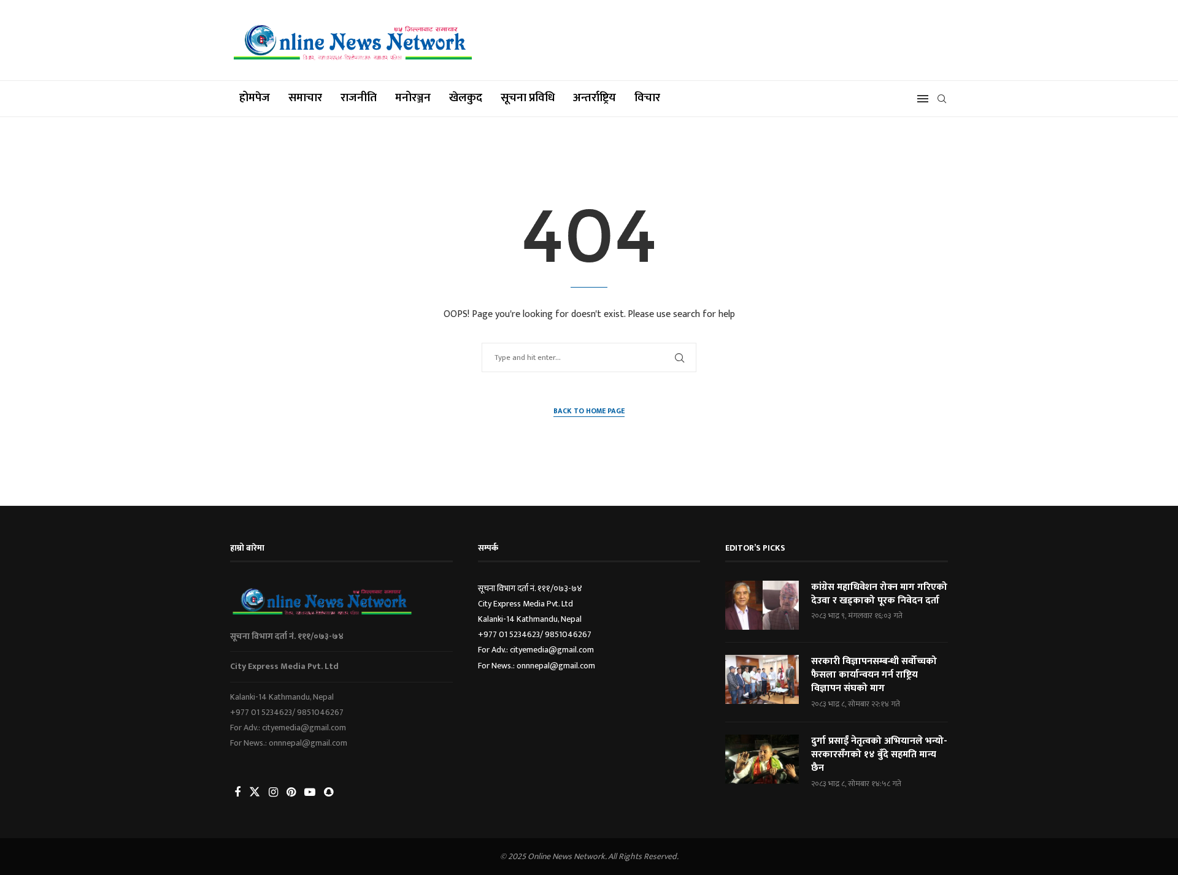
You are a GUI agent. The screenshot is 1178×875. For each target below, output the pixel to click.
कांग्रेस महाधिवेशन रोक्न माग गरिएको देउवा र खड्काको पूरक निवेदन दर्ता (879, 594)
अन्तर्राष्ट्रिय (594, 97)
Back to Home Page (589, 411)
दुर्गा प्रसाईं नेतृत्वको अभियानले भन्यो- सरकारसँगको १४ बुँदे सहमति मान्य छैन (879, 755)
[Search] (942, 99)
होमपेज (254, 97)
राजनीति (359, 97)
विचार (647, 97)
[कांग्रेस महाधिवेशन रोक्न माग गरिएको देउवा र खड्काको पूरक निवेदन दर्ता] (762, 605)
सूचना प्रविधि (528, 97)
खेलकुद (465, 97)
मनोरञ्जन (413, 97)
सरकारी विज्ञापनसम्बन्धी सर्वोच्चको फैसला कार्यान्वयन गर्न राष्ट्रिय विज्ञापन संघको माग (874, 675)
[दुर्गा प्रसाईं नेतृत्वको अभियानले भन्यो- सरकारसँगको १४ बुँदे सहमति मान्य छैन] (762, 759)
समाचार (305, 97)
